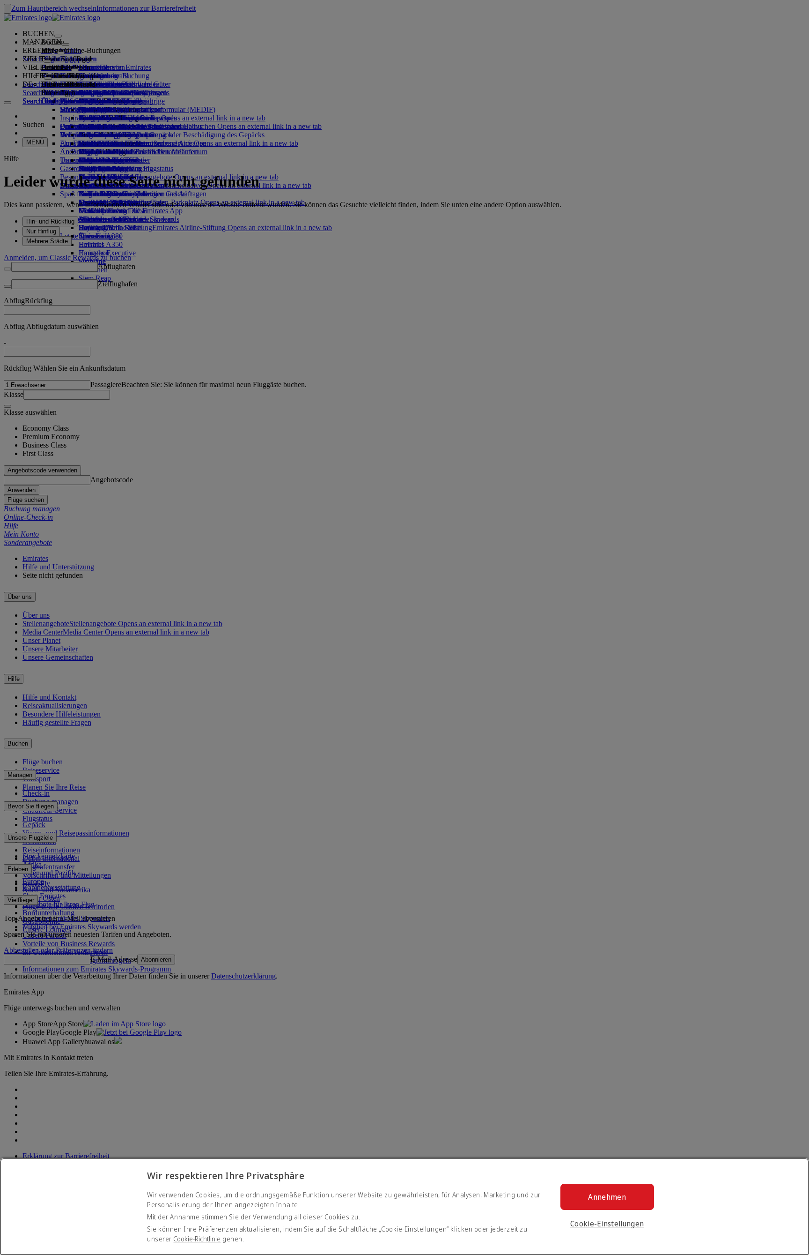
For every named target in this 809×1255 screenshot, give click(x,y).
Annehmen (607, 1197)
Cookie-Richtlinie (197, 1238)
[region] (404, 1206)
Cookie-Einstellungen (607, 1223)
